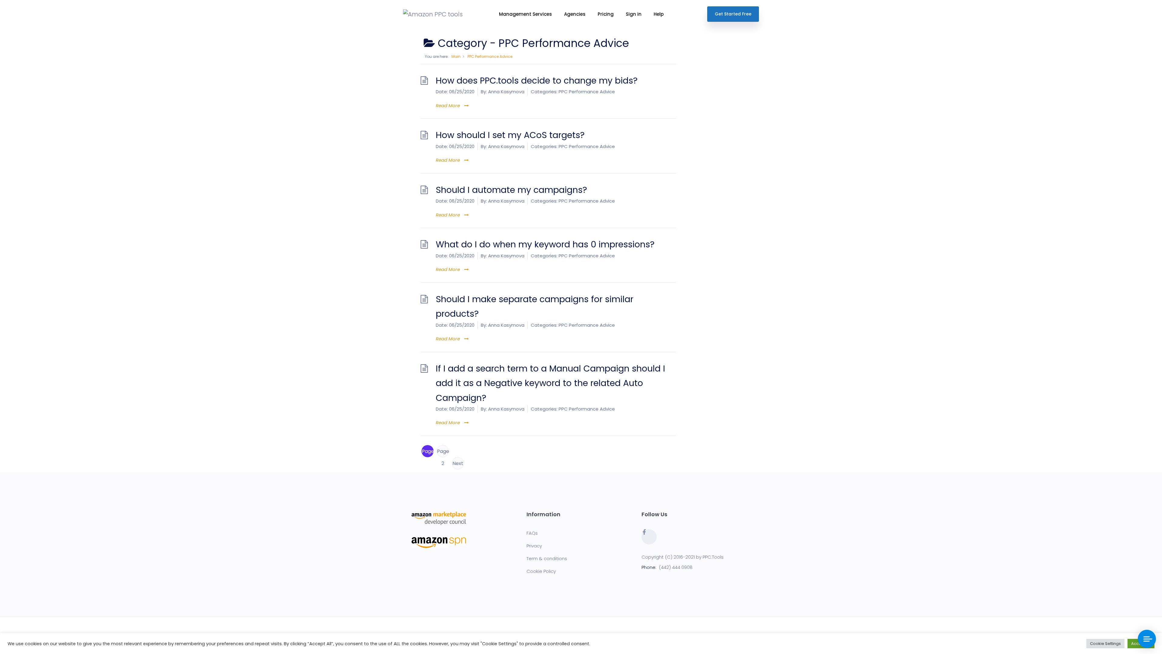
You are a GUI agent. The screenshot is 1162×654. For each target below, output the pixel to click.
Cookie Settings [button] (1105, 643)
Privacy (534, 546)
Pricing (606, 14)
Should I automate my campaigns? (511, 190)
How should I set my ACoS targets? (510, 135)
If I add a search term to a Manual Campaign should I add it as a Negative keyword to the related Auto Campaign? (550, 383)
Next (457, 463)
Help (659, 14)
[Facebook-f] (649, 536)
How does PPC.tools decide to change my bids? (537, 80)
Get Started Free (733, 14)
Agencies (575, 14)
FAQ (531, 533)
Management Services (525, 14)
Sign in (634, 14)
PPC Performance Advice (587, 91)
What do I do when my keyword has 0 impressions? (545, 244)
